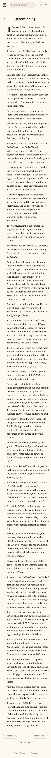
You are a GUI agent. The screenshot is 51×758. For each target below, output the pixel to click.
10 (5, 226)
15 (5, 348)
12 (5, 262)
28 (5, 660)
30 (5, 703)
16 (5, 372)
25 (5, 578)
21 (5, 483)
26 (5, 612)
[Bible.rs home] (4, 5)
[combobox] (22, 5)
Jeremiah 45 (39, 735)
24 (5, 561)
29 (5, 687)
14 (5, 321)
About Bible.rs (20, 753)
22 (5, 506)
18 (5, 419)
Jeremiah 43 (12, 735)
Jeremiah (27, 742)
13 (5, 304)
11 (5, 246)
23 (5, 534)
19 (5, 443)
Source (34, 753)
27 (5, 640)
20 (5, 466)
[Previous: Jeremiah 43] (5, 19)
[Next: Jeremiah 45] (46, 19)
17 (5, 384)
